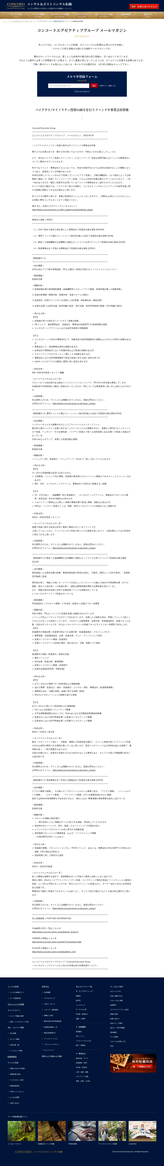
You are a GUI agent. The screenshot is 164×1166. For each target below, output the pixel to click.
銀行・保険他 (80, 1045)
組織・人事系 (80, 1019)
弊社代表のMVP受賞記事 (52, 1021)
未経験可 (113, 1005)
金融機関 (82, 1027)
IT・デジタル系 (81, 1009)
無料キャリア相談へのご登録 (52, 1056)
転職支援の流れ (15, 1074)
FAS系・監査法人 (82, 1014)
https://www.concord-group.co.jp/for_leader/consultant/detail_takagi (62, 210)
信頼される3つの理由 (17, 1068)
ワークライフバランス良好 (119, 1010)
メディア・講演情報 (51, 1010)
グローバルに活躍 (116, 1000)
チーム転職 (114, 1037)
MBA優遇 (113, 1032)
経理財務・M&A (81, 1063)
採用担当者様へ (49, 1027)
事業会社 (82, 1054)
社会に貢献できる (116, 996)
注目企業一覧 (14, 1045)
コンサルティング (86, 991)
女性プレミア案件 (116, 1023)
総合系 (78, 1000)
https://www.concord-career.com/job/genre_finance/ (55, 932)
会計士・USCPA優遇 (117, 1028)
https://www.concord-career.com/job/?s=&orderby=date (56, 942)
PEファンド (80, 1036)
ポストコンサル (115, 991)
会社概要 (47, 992)
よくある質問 (14, 1097)
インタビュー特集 (16, 1051)
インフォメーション (51, 1039)
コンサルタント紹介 (17, 1080)
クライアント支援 (82, 1076)
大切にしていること (17, 1091)
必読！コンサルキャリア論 (19, 1022)
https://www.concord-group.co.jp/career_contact (74, 403)
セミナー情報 (14, 1039)
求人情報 (13, 1033)
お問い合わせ (14, 1103)
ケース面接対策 (15, 998)
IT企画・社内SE (81, 1067)
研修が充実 (114, 1014)
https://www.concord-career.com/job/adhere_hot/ (54, 952)
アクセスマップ (49, 998)
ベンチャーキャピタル (83, 1041)
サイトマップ (48, 1050)
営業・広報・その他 (83, 1081)
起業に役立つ (114, 1019)
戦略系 (78, 996)
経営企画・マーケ (82, 1058)
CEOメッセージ (49, 1004)
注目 (111, 1046)
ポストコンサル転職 (16, 1004)
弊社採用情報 (48, 1033)
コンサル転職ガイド (17, 992)
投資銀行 (79, 1032)
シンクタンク (80, 1005)
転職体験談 (12, 1057)
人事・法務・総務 (82, 1072)
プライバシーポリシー (82, 91)
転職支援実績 (14, 1086)
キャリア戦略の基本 (17, 1016)
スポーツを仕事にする (118, 1041)
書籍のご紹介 (48, 1015)
